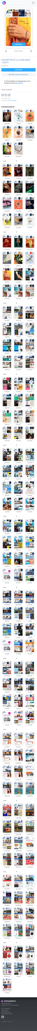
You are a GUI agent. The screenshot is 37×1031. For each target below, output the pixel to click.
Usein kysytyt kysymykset (10, 1005)
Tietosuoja (5, 1010)
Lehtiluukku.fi (10, 1001)
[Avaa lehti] (7, 115)
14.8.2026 (20, 83)
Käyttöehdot (5, 1008)
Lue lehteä (18, 69)
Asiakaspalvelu (6, 1003)
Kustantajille (6, 1012)
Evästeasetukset (7, 1013)
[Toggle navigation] (33, 2)
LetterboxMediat (11, 100)
